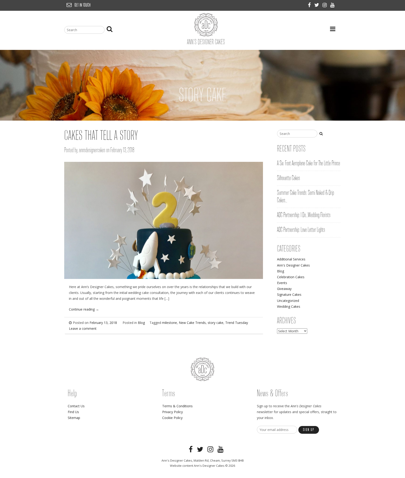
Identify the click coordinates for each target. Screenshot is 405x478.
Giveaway (284, 288)
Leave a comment (83, 328)
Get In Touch (83, 5)
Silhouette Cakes (288, 178)
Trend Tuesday (236, 322)
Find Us (73, 412)
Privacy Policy (172, 412)
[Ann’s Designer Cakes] (206, 35)
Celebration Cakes (290, 277)
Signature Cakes (289, 294)
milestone (169, 322)
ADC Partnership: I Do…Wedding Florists (303, 215)
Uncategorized (288, 300)
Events (282, 283)
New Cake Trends (192, 322)
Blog (141, 322)
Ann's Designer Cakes (293, 265)
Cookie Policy (172, 417)
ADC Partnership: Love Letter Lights (301, 230)
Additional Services (291, 259)
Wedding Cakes (288, 306)
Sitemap (74, 417)
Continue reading (84, 309)
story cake (215, 322)
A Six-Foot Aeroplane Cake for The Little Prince (308, 163)
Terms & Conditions (177, 406)
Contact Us (76, 406)
